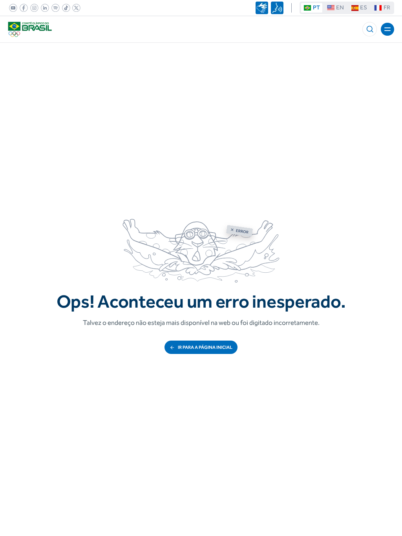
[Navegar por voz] (277, 8)
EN (340, 7)
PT (316, 7)
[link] (12, 8)
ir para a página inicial (205, 347)
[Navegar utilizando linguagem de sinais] (262, 8)
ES (363, 7)
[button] (369, 29)
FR (387, 7)
